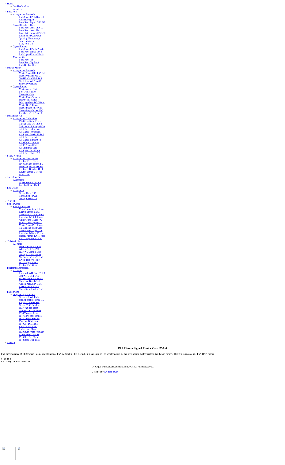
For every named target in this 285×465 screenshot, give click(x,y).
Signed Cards (13, 203)
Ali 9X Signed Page (28, 145)
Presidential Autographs (18, 268)
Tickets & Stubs (14, 241)
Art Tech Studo (111, 371)
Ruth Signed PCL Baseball (31, 17)
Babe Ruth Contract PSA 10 (32, 33)
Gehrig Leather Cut (28, 198)
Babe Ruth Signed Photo (30, 51)
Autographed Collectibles (25, 118)
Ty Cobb (11, 201)
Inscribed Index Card (29, 185)
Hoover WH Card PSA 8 (31, 278)
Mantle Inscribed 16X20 (30, 107)
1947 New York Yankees (30, 316)
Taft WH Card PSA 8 (29, 276)
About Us (17, 9)
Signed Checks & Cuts (23, 25)
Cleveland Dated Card (29, 281)
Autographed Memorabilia (25, 158)
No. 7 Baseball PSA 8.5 (30, 81)
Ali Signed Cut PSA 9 (29, 150)
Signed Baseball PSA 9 (30, 182)
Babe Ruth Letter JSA (29, 30)
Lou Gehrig (12, 187)
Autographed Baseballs (24, 14)
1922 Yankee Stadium (29, 318)
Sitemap (11, 342)
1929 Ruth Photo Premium (31, 332)
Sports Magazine (27, 41)
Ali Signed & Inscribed (30, 139)
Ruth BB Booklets (27, 65)
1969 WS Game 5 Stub (30, 246)
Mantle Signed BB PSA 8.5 (32, 73)
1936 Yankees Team (28, 313)
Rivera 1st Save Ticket (29, 260)
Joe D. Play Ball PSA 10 (30, 238)
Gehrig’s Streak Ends (29, 297)
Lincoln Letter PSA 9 (29, 286)
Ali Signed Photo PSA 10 (31, 153)
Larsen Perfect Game (29, 334)
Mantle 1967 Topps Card (30, 230)
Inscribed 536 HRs (28, 99)
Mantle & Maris (26, 94)
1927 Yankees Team (28, 308)
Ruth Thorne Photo (28, 326)
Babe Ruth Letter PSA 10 (31, 27)
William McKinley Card (30, 284)
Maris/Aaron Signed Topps (31, 209)
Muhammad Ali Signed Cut (32, 126)
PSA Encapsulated (21, 206)
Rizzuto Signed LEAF (29, 211)
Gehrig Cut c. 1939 (28, 193)
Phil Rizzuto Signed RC (30, 222)
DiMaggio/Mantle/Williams (32, 102)
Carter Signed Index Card (31, 289)
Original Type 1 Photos (24, 294)
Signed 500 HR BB (28, 83)
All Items (17, 244)
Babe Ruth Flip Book (29, 62)
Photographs (13, 292)
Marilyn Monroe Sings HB (31, 300)
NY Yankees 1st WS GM (31, 257)
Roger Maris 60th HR (29, 302)
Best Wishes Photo (28, 91)
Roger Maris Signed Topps (31, 233)
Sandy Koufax (14, 155)
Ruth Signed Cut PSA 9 (30, 35)
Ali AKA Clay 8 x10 (29, 142)
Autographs (18, 179)
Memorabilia (19, 57)
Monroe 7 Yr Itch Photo (30, 310)
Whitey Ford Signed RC (30, 219)
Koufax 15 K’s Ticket (29, 161)
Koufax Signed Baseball (30, 171)
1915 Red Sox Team (28, 337)
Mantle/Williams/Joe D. (30, 75)
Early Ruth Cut (26, 43)
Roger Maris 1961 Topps (30, 217)
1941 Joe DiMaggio (28, 321)
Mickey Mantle (14, 67)
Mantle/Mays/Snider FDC (31, 110)
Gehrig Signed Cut (28, 195)
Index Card (24, 174)
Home (10, 3)
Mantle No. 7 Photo (28, 105)
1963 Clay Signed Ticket (30, 121)
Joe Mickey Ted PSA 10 (30, 113)
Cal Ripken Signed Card (30, 227)
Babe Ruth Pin (26, 59)
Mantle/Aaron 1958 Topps (31, 214)
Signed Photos (20, 46)
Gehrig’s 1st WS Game (30, 254)
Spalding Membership (29, 38)
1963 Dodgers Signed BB (31, 163)
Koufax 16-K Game (28, 265)
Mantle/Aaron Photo (28, 89)
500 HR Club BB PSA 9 (30, 78)
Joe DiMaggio (13, 177)
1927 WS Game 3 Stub (30, 252)
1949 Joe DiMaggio (28, 324)
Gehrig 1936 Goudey (29, 305)
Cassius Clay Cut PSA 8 (30, 123)
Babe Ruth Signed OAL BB (32, 22)
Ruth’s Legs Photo (27, 329)
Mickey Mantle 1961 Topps (32, 236)
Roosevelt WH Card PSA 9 (32, 273)
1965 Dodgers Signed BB (31, 166)
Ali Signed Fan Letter (29, 137)
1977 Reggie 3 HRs (28, 262)
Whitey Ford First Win (29, 249)
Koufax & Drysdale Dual (31, 169)
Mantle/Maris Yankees (29, 97)
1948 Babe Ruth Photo (30, 340)
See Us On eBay (21, 6)
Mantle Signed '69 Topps (30, 225)
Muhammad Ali (14, 115)
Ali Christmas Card (28, 147)
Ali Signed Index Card (29, 129)
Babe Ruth (12, 11)
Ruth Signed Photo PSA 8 (31, 49)
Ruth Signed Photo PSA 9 (31, 54)
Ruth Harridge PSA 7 (29, 19)
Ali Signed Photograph (30, 131)
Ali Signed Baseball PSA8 (31, 134)
